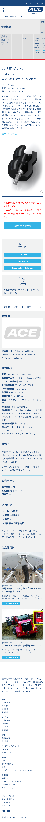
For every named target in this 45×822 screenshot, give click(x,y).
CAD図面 (5, 749)
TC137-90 (36, 52)
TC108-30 (36, 45)
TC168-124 (37, 55)
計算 (3, 735)
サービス (22, 3)
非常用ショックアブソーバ (5, 36)
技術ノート (18, 307)
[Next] (40, 307)
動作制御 (5, 706)
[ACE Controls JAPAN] (35, 10)
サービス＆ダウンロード (11, 746)
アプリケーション (8, 717)
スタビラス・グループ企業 (11, 781)
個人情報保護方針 (8, 799)
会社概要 (5, 775)
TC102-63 (36, 43)
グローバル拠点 (7, 788)
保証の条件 (6, 802)
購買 (3, 767)
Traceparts (22, 261)
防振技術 (5, 709)
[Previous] (35, 307)
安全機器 (5, 712)
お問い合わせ (39, 3)
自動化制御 (6, 703)
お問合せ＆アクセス (9, 785)
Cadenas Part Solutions (22, 268)
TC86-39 (36, 36)
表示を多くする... (10, 133)
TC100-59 (36, 41)
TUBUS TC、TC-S (17, 36)
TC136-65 (37, 50)
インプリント (7, 805)
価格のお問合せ (7, 764)
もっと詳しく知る (11, 603)
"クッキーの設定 (8, 796)
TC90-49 (36, 38)
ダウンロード (30, 3)
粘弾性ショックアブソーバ (5, 43)
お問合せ (5, 757)
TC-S (24, 38)
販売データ (32, 307)
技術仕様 (6, 307)
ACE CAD (22, 254)
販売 (3, 760)
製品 (3, 699)
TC (24, 36)
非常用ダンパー (5, 40)
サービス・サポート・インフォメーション (17, 770)
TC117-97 (36, 48)
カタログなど (7, 752)
